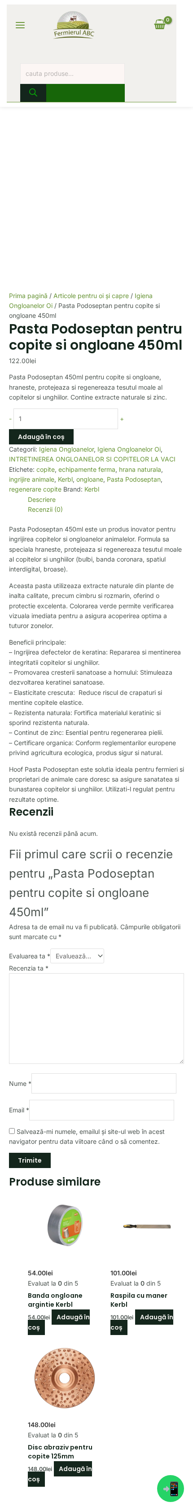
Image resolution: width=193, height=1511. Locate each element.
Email (19, 1110)
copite (45, 469)
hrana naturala (140, 469)
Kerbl (65, 479)
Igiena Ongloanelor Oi (129, 449)
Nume (20, 1083)
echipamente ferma (86, 469)
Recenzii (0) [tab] (45, 509)
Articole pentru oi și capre (91, 295)
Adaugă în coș (41, 436)
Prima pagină (28, 295)
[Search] (33, 93)
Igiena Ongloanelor (66, 449)
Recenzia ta (28, 968)
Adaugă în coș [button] (59, 1322)
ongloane (89, 479)
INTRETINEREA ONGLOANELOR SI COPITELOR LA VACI (92, 459)
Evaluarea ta (29, 956)
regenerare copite (35, 489)
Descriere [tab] (42, 499)
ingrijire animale (31, 479)
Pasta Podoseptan (134, 479)
